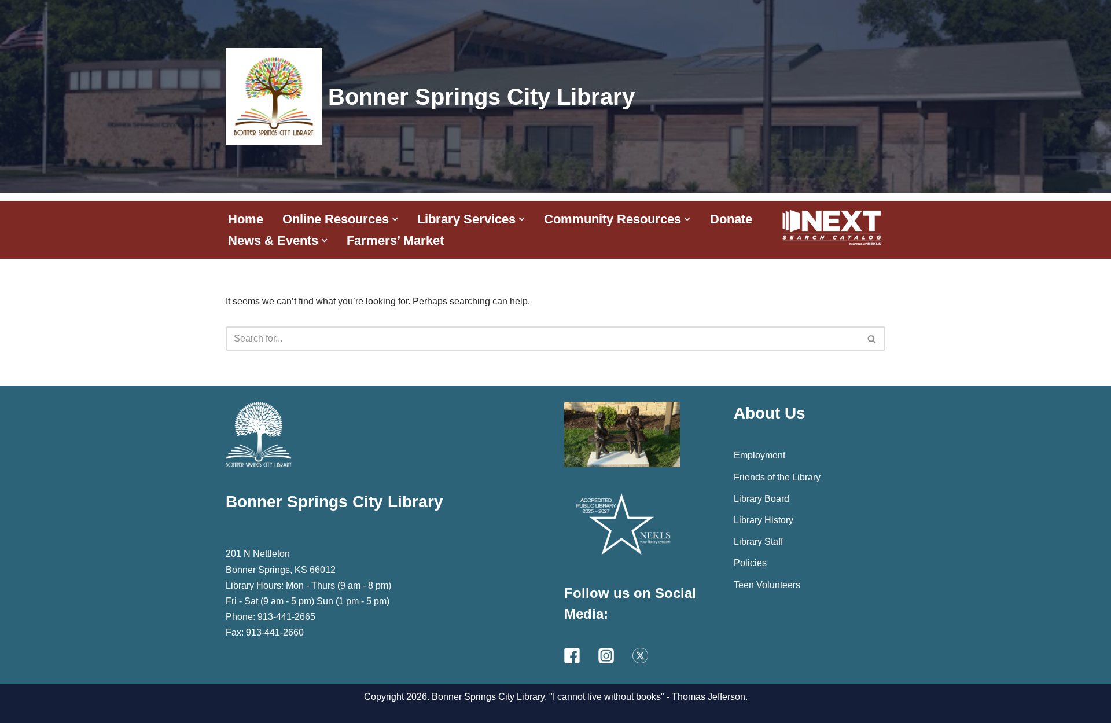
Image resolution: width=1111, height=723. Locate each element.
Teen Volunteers (767, 585)
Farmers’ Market (395, 240)
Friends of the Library (777, 477)
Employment (759, 455)
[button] (395, 219)
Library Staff (758, 541)
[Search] (872, 338)
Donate (731, 219)
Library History (763, 520)
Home (245, 219)
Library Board (761, 499)
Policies (750, 563)
